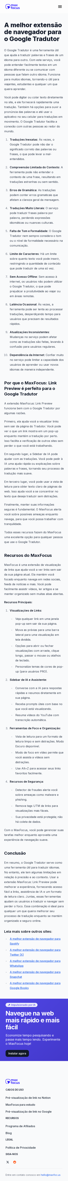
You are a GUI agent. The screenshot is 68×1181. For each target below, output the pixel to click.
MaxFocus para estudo (20, 1104)
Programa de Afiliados (20, 1126)
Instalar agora (17, 1053)
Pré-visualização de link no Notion (28, 1097)
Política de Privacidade (21, 1147)
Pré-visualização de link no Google (29, 1111)
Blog (9, 1133)
